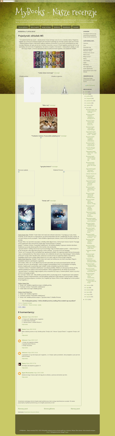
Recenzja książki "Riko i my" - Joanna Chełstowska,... (90, 275)
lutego (88, 294)
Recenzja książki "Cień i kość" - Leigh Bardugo (90, 128)
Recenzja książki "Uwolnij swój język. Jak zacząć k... (91, 164)
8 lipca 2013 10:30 (31, 329)
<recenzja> (57, 73)
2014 (86, 92)
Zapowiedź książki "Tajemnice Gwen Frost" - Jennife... (91, 133)
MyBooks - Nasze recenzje (56, 12)
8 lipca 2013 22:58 (38, 372)
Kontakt (75, 27)
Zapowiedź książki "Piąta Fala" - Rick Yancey (91, 153)
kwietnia (88, 290)
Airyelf (48, 432)
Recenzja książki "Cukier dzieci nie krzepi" (91, 281)
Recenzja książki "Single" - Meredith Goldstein (90, 208)
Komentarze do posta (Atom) (31, 412)
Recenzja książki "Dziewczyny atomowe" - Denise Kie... (90, 123)
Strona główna (23, 27)
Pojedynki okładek (27, 303)
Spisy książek (35, 27)
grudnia (88, 96)
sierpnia (88, 105)
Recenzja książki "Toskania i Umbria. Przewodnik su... (91, 270)
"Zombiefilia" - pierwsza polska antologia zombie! (91, 260)
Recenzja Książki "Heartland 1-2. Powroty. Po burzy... (90, 230)
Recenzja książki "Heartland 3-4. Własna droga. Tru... (90, 189)
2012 (86, 299)
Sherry (24, 363)
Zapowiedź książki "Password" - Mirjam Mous (91, 170)
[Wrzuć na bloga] (20, 307)
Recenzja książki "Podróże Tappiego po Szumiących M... (90, 116)
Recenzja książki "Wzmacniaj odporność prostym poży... (90, 195)
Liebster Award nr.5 (91, 174)
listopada (88, 98)
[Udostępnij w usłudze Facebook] (23, 307)
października (89, 101)
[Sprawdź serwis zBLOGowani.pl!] (90, 85)
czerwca (88, 285)
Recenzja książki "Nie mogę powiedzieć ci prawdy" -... (91, 111)
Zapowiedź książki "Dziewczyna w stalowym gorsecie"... (91, 183)
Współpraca (66, 27)
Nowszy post (23, 409)
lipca (87, 107)
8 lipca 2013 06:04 (33, 317)
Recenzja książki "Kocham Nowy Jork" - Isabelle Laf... (90, 158)
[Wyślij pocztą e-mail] (19, 307)
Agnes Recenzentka (27, 372)
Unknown (24, 317)
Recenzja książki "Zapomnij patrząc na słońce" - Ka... (91, 236)
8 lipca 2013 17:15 (31, 363)
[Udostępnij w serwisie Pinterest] (25, 307)
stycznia (88, 296)
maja (87, 287)
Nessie (24, 329)
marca (88, 292)
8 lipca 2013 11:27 (33, 340)
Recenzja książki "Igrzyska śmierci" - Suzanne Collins (91, 265)
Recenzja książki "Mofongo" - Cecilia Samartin (90, 177)
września (88, 103)
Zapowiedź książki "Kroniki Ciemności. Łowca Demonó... (91, 219)
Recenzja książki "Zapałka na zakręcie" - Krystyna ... (90, 241)
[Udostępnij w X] (22, 307)
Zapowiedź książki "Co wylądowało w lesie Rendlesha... (91, 214)
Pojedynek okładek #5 (91, 251)
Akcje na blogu (46, 27)
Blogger (66, 432)
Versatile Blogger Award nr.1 (90, 148)
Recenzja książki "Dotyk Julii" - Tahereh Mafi (90, 255)
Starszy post (75, 409)
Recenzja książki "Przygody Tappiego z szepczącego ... (90, 139)
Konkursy (57, 27)
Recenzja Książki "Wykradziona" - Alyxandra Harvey (91, 224)
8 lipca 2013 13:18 (33, 352)
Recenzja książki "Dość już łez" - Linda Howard (91, 144)
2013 (86, 94)
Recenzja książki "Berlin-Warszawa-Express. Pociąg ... (91, 201)
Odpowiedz (25, 324)
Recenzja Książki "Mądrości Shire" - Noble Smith (91, 247)
